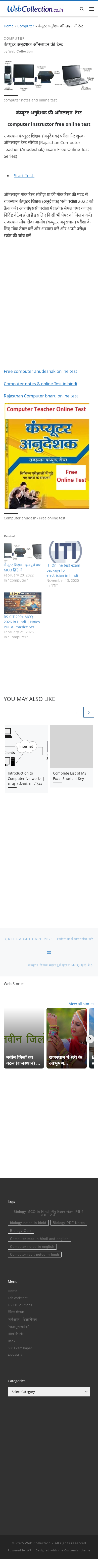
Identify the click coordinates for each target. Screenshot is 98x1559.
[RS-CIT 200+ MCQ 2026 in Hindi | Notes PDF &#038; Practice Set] (22, 603)
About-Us (15, 1355)
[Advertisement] (49, 306)
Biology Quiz (21, 1231)
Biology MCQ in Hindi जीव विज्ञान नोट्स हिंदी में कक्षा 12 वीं (48, 1213)
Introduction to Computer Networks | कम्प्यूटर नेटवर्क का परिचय (26, 778)
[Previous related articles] (76, 712)
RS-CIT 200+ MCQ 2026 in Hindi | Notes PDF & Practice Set (22, 621)
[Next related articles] (88, 712)
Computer (25, 26)
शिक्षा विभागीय (16, 1333)
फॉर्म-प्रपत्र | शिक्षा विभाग (22, 1319)
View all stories (81, 1003)
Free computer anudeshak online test (40, 371)
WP (29, 1550)
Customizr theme (77, 1550)
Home (9, 26)
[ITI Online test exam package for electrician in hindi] (65, 552)
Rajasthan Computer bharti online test (41, 396)
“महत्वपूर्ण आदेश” (18, 1326)
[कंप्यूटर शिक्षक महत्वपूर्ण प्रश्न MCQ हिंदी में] (22, 552)
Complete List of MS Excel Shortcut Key (69, 776)
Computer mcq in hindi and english (39, 1239)
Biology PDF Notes (69, 1223)
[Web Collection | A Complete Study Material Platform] (34, 8)
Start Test (24, 175)
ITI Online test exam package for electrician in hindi (63, 570)
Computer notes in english (32, 1247)
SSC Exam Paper (20, 1348)
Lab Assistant (18, 1297)
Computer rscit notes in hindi (34, 1254)
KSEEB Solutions (20, 1305)
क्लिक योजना (16, 1312)
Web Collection (21, 51)
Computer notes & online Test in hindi (40, 383)
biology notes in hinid (28, 1223)
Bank (11, 1341)
